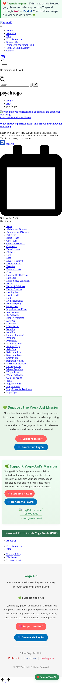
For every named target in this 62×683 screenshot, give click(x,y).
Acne (9, 226)
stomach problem (15, 360)
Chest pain (11, 240)
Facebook (30, 658)
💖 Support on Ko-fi (31, 439)
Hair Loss (11, 277)
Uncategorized (13, 366)
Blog (8, 549)
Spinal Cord (12, 358)
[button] (31, 85)
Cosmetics (11, 246)
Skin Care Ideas (14, 352)
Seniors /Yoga (13, 346)
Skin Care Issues (14, 355)
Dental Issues (13, 249)
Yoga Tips (11, 392)
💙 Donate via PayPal (31, 447)
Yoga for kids (13, 386)
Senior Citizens (14, 343)
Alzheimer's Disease (16, 229)
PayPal (27, 11)
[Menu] (1, 26)
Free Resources (14, 546)
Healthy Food (13, 292)
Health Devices (14, 289)
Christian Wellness (15, 243)
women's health (14, 378)
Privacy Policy (13, 554)
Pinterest (13, 658)
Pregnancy (11, 340)
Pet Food (10, 337)
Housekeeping (13, 303)
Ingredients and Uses (16, 309)
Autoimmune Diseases (17, 232)
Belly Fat (11, 235)
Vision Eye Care (14, 369)
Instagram (47, 658)
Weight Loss (12, 372)
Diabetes (10, 252)
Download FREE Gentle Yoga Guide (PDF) (31, 533)
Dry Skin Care (13, 263)
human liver (12, 306)
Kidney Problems (15, 317)
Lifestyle (10, 320)
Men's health (12, 326)
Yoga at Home (13, 383)
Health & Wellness (15, 286)
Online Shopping (15, 335)
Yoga (9, 380)
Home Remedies (14, 300)
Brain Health (12, 237)
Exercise (4, 117)
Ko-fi (16, 11)
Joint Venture (13, 312)
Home (9, 297)
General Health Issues (17, 275)
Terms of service (14, 560)
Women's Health (14, 375)
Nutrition (10, 329)
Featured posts (16, 117)
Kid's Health (12, 315)
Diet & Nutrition (14, 260)
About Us (11, 540)
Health (9, 283)
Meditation (11, 323)
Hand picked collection (18, 280)
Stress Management (16, 363)
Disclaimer (11, 557)
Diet (8, 255)
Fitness (27, 117)
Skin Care (11, 349)
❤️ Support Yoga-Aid (47, 677)
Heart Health (12, 295)
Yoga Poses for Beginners (19, 389)
